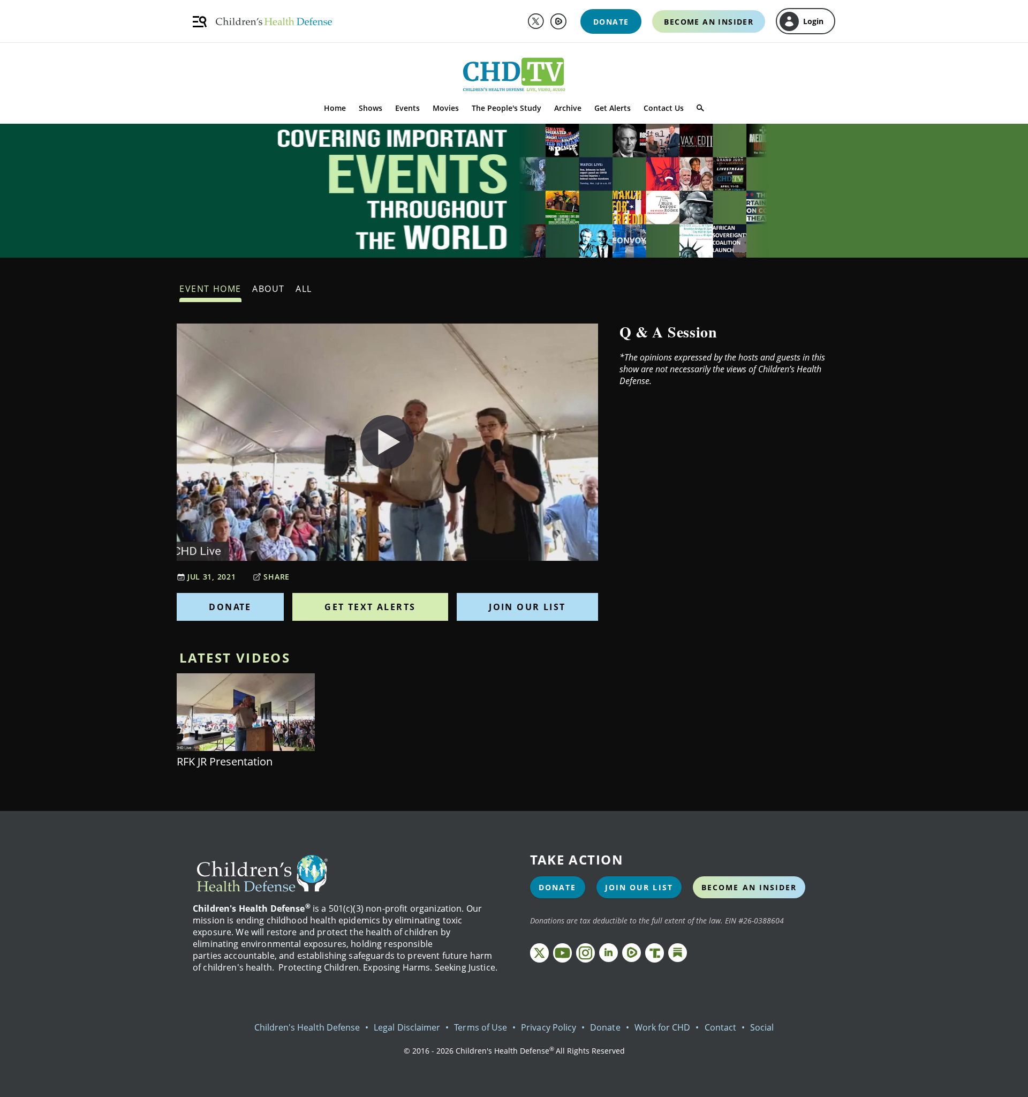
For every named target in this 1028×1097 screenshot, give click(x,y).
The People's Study (506, 108)
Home (335, 108)
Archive (567, 108)
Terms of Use (480, 1027)
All (304, 289)
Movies (446, 108)
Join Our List (527, 607)
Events (407, 108)
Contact (720, 1027)
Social (762, 1027)
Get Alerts (612, 108)
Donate (230, 607)
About (268, 289)
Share (276, 577)
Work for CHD (662, 1027)
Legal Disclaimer (407, 1027)
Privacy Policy (548, 1027)
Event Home (210, 289)
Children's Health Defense (307, 1027)
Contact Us (664, 108)
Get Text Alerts (369, 607)
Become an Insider (749, 887)
